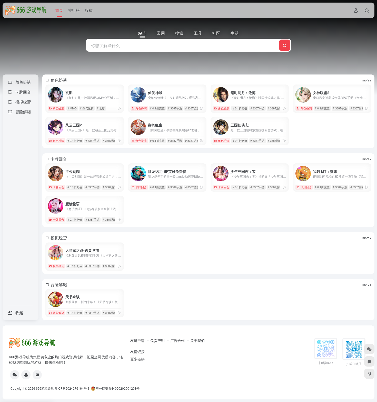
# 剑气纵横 (87, 108)
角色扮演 (58, 108)
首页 (59, 10)
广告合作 (177, 340)
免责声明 (157, 340)
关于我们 (197, 340)
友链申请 (137, 340)
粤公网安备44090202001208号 (117, 388)
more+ (366, 80)
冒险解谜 (58, 313)
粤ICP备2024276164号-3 (72, 388)
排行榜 (74, 10)
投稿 (89, 10)
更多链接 (137, 358)
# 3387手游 (175, 108)
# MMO (72, 108)
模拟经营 (58, 266)
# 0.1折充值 (157, 108)
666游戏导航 (45, 388)
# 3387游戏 (192, 108)
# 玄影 (101, 108)
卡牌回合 (58, 187)
